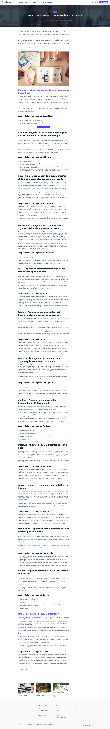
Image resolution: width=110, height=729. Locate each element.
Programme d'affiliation (61, 717)
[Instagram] (87, 725)
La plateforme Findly (22, 627)
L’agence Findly (21, 645)
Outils (57, 715)
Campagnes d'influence (42, 708)
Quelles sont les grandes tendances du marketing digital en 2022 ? (61, 694)
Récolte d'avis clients (42, 713)
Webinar (58, 710)
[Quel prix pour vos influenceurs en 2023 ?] (26, 687)
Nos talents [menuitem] (11, 2)
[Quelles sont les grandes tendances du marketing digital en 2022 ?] (61, 687)
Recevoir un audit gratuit (43, 127)
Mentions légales (21, 725)
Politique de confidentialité (32, 725)
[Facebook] (26, 672)
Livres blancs (59, 713)
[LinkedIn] (60, 672)
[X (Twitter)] (43, 672)
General (55, 11)
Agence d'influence (41, 715)
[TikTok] (91, 725)
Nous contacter (103, 2)
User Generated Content (43, 710)
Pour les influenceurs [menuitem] (47, 2)
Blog (57, 708)
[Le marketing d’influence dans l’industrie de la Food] (44, 687)
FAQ (77, 710)
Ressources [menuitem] (35, 2)
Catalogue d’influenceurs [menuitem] (24, 2)
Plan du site (41, 725)
